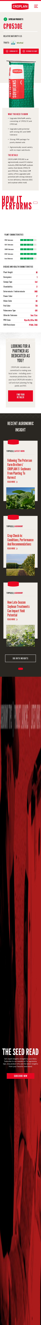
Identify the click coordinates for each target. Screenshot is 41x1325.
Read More (12, 481)
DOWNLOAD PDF (14, 51)
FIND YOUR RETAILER (20, 396)
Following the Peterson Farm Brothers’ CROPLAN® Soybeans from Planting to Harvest (19, 469)
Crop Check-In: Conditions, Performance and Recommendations (20, 539)
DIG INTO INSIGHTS (20, 658)
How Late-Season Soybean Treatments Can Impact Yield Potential (18, 608)
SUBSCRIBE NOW (20, 1076)
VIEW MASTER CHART (31, 51)
